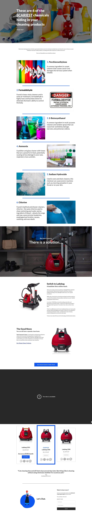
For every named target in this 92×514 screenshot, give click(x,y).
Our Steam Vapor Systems (24, 343)
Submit (66, 508)
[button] (25, 435)
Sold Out (46, 455)
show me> (20, 30)
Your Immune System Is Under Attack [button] (46, 364)
